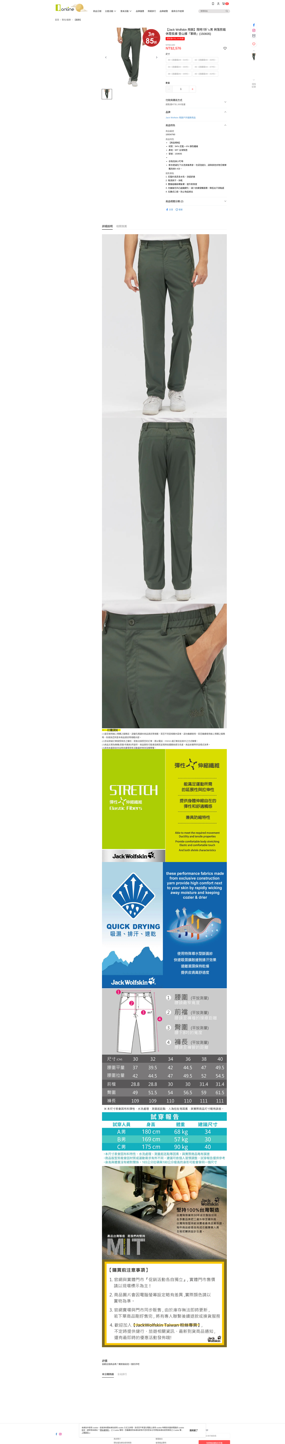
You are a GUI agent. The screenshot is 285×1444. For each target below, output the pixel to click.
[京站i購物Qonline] (71, 8)
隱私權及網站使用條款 (123, 1443)
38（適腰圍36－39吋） (179, 74)
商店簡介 (117, 1439)
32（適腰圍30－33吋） (205, 60)
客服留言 (159, 1439)
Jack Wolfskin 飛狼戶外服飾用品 (181, 117)
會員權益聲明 (161, 1443)
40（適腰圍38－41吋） (205, 74)
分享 (171, 209)
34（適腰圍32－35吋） (179, 67)
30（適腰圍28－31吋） (179, 60)
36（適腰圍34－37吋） (205, 67)
